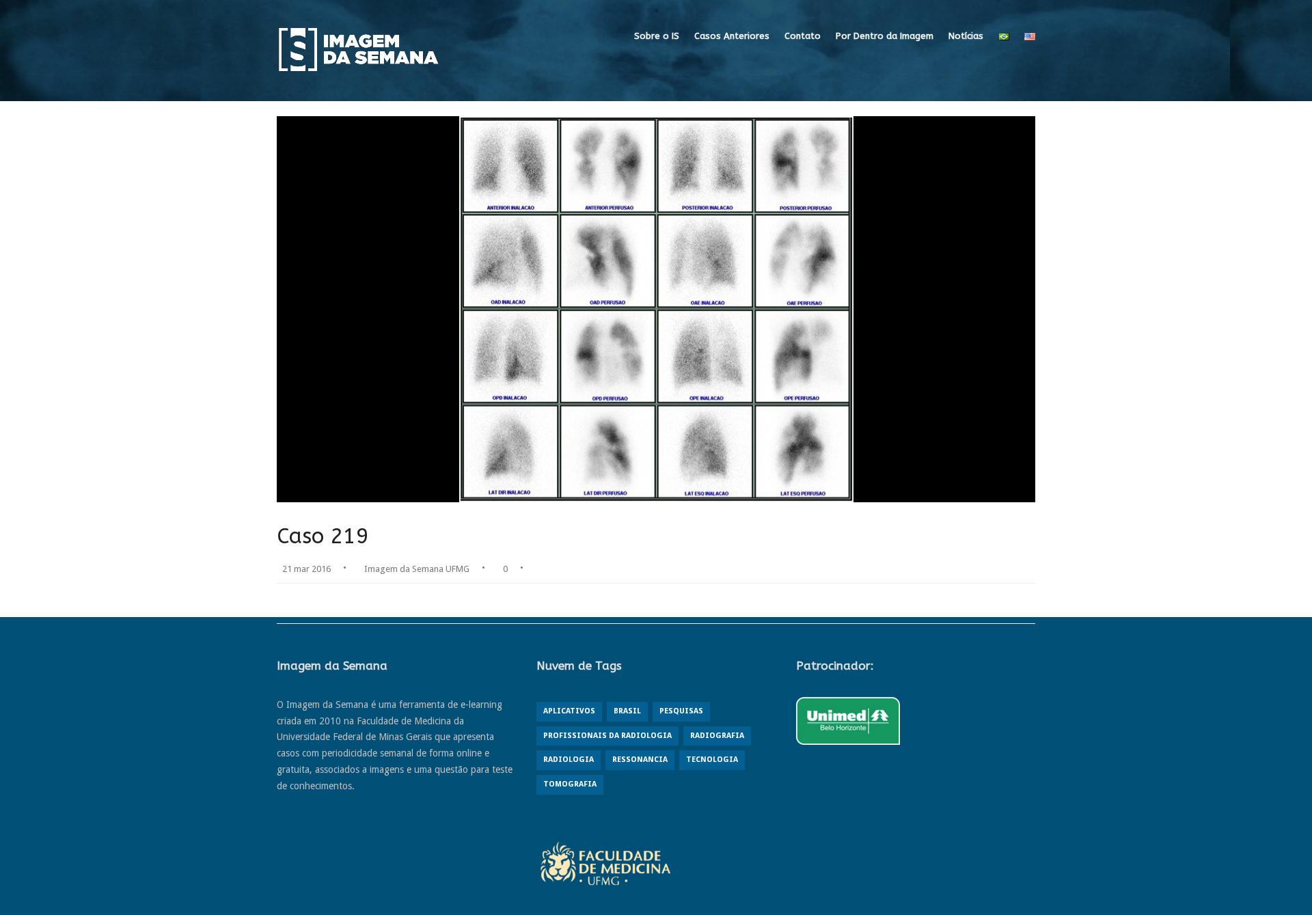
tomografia (570, 784)
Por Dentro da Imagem (884, 36)
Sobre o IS (656, 36)
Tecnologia (712, 759)
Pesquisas (681, 711)
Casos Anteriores (731, 36)
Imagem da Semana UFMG (416, 569)
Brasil (627, 711)
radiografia (717, 735)
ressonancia (640, 759)
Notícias (965, 36)
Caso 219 (323, 536)
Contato (802, 36)
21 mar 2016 (306, 569)
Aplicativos (569, 711)
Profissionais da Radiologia (607, 735)
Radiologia (568, 759)
